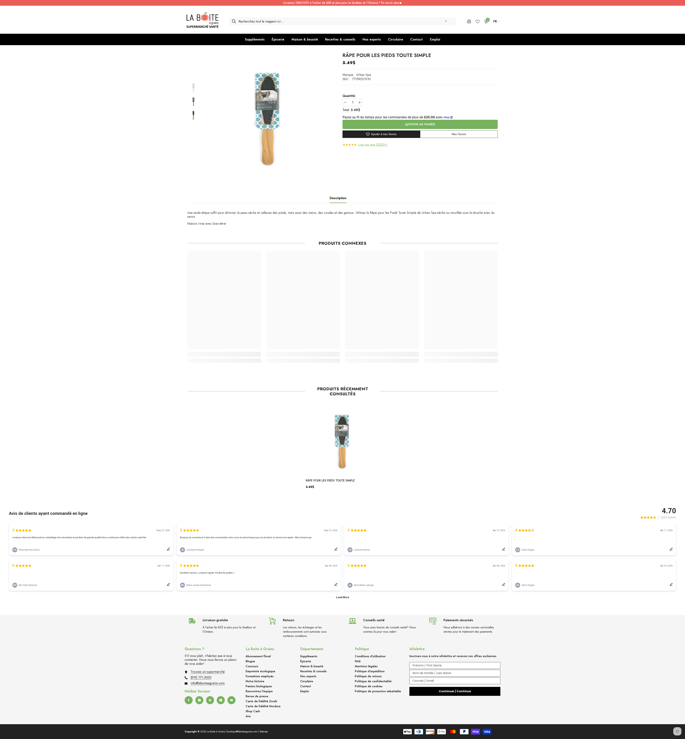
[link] (224, 354)
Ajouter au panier (420, 124)
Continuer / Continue (455, 691)
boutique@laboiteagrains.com (242, 731)
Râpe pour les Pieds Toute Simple (330, 480)
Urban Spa (363, 74)
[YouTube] (231, 700)
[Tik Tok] (221, 700)
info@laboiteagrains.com (208, 683)
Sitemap (264, 731)
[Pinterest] (210, 700)
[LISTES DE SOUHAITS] (478, 21)
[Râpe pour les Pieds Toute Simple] (342, 438)
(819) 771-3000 (201, 677)
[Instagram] (199, 700)
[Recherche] (342, 21)
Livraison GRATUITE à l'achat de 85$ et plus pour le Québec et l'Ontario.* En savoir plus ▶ (342, 3)
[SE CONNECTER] (469, 21)
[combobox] (346, 21)
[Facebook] (189, 700)
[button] (446, 21)
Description (338, 198)
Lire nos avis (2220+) (372, 144)
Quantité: (349, 96)
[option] (268, 114)
